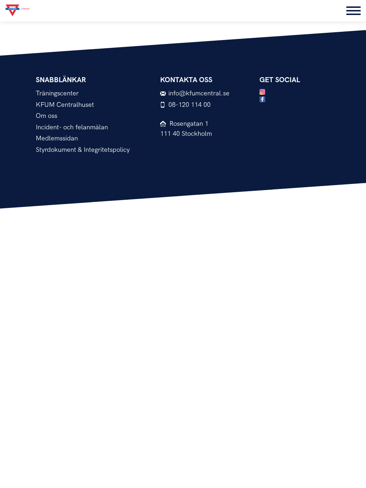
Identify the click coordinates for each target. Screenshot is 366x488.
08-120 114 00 (189, 105)
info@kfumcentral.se (198, 93)
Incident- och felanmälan (72, 127)
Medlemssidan (57, 138)
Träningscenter (57, 93)
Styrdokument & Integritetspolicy (83, 150)
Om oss (46, 116)
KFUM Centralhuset (65, 105)
